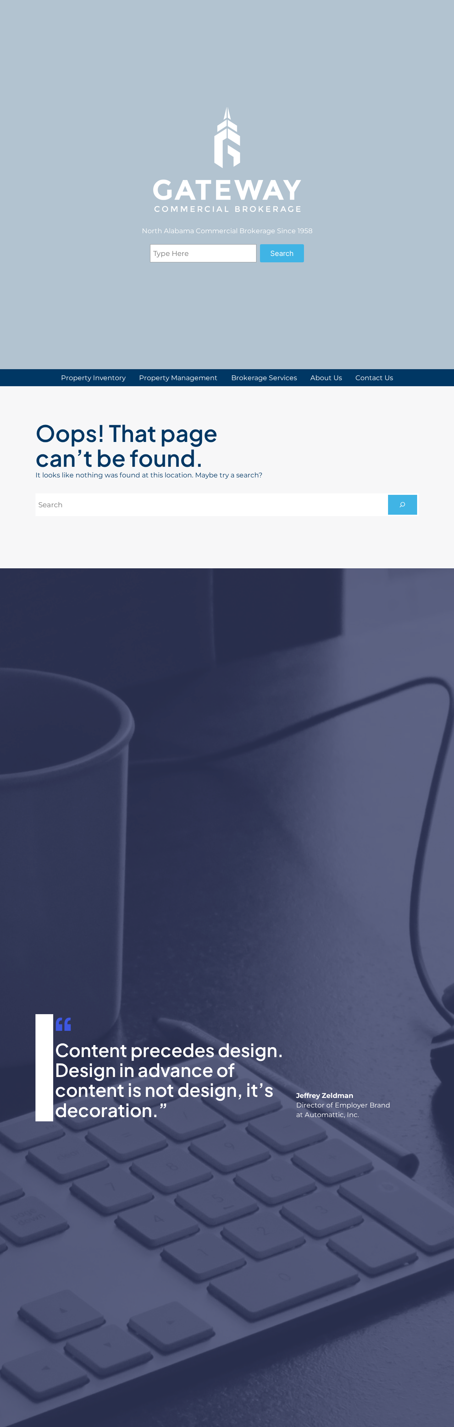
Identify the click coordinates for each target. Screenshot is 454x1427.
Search (282, 253)
